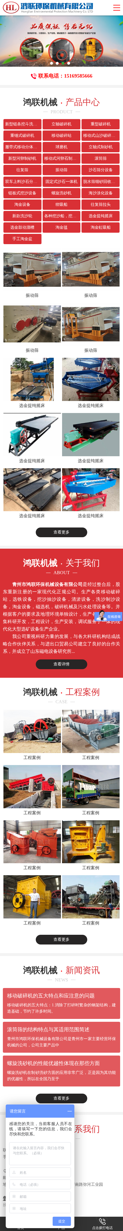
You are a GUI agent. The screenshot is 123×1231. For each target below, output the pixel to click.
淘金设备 (22, 204)
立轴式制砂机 (101, 147)
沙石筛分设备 (101, 170)
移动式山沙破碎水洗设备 (101, 135)
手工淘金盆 (22, 239)
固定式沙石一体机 (61, 181)
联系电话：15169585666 (65, 76)
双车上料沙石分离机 (23, 181)
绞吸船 (61, 204)
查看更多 (61, 532)
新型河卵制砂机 (22, 158)
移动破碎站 (61, 135)
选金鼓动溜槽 (22, 227)
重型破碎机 (101, 124)
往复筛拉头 (101, 204)
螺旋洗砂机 (61, 193)
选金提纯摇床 (101, 216)
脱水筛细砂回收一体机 (101, 181)
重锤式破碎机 (22, 135)
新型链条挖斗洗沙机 (23, 124)
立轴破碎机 (61, 124)
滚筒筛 (101, 158)
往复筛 (22, 170)
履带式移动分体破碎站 (23, 147)
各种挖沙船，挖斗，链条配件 (62, 216)
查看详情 (61, 664)
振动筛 (61, 170)
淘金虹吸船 (101, 227)
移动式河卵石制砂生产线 (62, 158)
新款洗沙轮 (22, 216)
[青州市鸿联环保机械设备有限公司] (48, 7)
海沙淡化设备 (101, 193)
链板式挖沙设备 (22, 193)
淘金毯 (61, 227)
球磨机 (61, 147)
